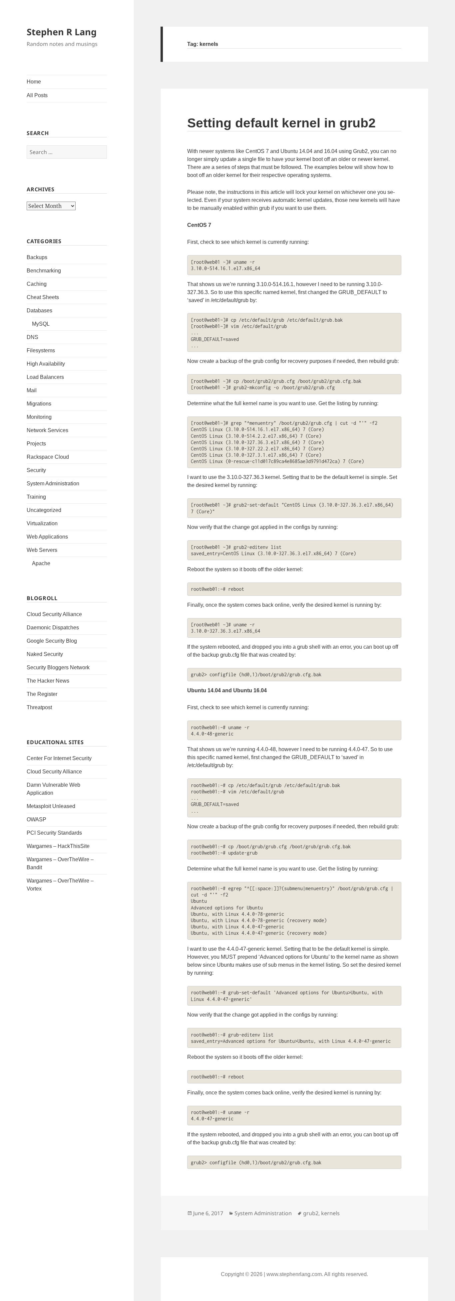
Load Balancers (45, 377)
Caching (37, 284)
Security (36, 470)
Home (34, 81)
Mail (32, 390)
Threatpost (39, 707)
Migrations (39, 404)
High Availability (46, 364)
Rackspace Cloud (48, 457)
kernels (330, 1213)
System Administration (53, 483)
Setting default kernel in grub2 (281, 123)
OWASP (36, 819)
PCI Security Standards (54, 833)
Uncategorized (44, 510)
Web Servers (42, 550)
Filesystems (41, 350)
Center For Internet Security (59, 758)
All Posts (37, 95)
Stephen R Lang (62, 32)
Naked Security (45, 654)
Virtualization (42, 523)
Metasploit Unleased (51, 806)
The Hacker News (48, 681)
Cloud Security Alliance (54, 614)
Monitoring (39, 417)
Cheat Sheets (43, 297)
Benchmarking (44, 270)
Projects (36, 443)
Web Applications (47, 537)
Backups (37, 257)
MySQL (41, 324)
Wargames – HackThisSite (58, 846)
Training (36, 497)
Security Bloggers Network (58, 667)
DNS (32, 337)
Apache (41, 563)
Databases (39, 310)
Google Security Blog (52, 641)
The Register (42, 694)
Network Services (47, 430)
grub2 (310, 1213)
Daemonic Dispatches (53, 627)
